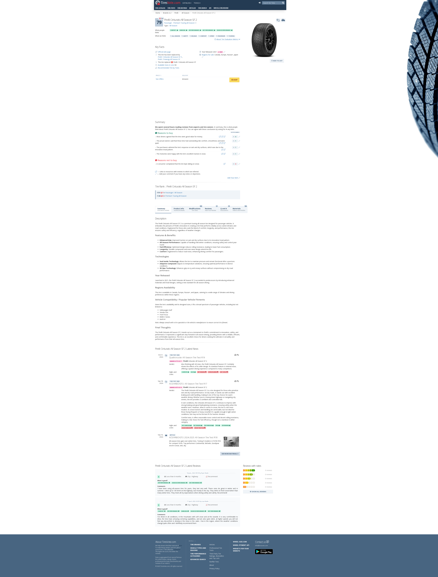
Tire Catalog (160, 8)
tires (180, 546)
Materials (239, 208)
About (211, 565)
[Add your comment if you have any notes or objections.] (239, 136)
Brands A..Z (167, 13)
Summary (163, 209)
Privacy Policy (214, 568)
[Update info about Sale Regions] (202, 57)
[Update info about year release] (224, 52)
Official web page (164, 52)
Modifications (195, 208)
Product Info (179, 209)
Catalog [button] (186, 3)
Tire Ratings (182, 8)
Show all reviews (259, 492)
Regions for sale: (208, 55)
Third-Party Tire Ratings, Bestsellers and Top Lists (216, 556)
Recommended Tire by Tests (168, 68)
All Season (185, 13)
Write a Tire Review (221, 8)
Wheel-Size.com (240, 542)
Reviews (211, 208)
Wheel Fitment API (241, 545)
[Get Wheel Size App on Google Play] (265, 551)
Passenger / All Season (173, 192)
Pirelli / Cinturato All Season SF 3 (170, 57)
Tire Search (202, 8)
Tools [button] (196, 3)
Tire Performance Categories (198, 555)
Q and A (224, 208)
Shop (235, 80)
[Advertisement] (197, 102)
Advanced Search (198, 559)
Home (157, 13)
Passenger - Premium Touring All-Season (179, 23)
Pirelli (176, 13)
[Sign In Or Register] (259, 3)
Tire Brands (195, 544)
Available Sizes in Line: (166, 65)
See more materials (230, 454)
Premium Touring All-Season (175, 196)
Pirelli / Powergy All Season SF (169, 59)
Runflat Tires (214, 562)
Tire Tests (171, 8)
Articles (192, 8)
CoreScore (176, 550)
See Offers (160, 79)
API (210, 8)
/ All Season (173, 26)
